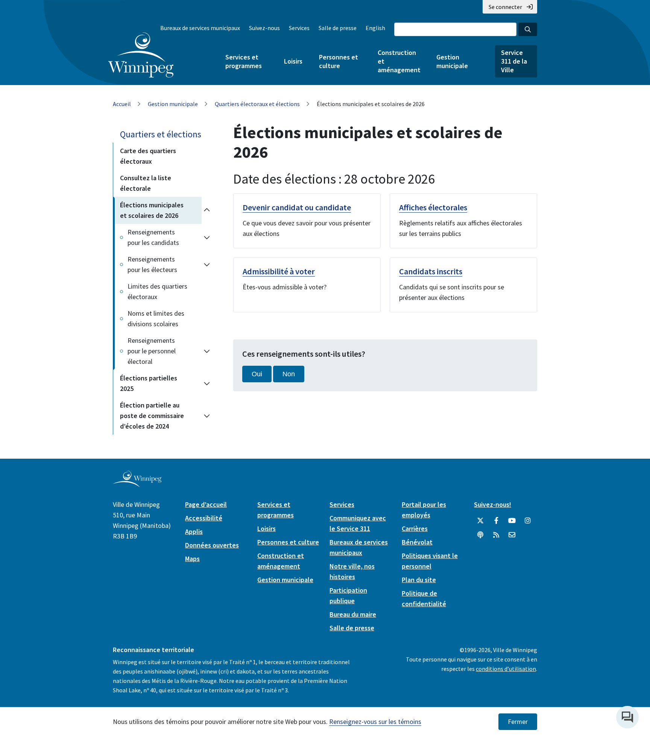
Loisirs (293, 61)
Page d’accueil (206, 504)
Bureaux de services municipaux (200, 28)
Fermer (518, 722)
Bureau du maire (353, 614)
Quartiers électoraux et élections (257, 104)
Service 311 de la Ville (514, 61)
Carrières (415, 528)
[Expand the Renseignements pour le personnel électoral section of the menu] (207, 351)
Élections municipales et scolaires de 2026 (152, 210)
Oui (257, 374)
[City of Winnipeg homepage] (137, 484)
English (375, 28)
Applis (194, 531)
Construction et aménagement (399, 61)
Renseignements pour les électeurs (152, 264)
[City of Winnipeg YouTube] (512, 520)
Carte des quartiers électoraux (148, 156)
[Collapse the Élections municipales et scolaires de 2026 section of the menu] (207, 210)
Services (299, 28)
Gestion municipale (452, 61)
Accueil (122, 104)
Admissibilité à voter (279, 271)
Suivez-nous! (492, 504)
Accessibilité (203, 518)
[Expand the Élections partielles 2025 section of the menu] (207, 383)
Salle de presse (338, 28)
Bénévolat (417, 542)
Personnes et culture (338, 61)
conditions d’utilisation (506, 668)
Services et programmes (243, 61)
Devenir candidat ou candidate (297, 207)
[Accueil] (140, 55)
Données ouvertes (212, 545)
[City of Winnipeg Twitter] (480, 520)
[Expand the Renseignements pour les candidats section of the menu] (207, 237)
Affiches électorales (433, 207)
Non (288, 374)
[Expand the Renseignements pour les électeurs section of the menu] (207, 265)
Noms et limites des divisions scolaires (156, 318)
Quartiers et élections (160, 134)
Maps (192, 558)
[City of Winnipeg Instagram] (527, 520)
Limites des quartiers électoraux (157, 291)
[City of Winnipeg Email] (512, 535)
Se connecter (505, 7)
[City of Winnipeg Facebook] (496, 520)
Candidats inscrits (430, 271)
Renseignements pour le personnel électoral (152, 351)
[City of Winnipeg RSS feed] (496, 535)
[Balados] (480, 535)
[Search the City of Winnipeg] (527, 29)
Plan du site (419, 579)
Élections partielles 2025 (148, 383)
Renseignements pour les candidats (153, 237)
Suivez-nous (264, 28)
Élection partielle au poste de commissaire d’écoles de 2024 (152, 415)
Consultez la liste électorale (145, 183)
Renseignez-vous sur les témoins (375, 721)
